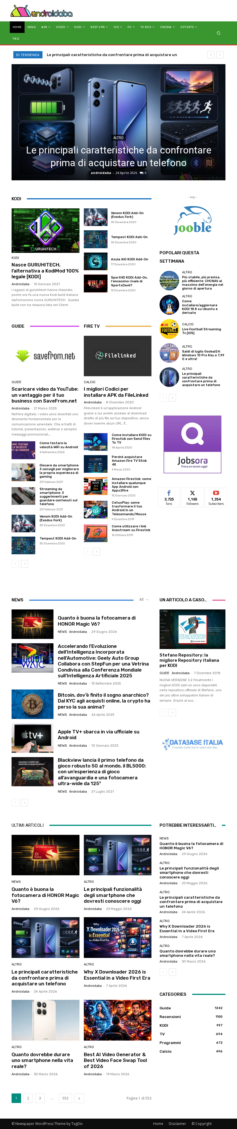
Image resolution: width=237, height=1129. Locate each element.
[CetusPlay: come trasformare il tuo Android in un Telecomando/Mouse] (96, 509)
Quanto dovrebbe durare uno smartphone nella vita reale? (42, 1060)
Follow (192, 492)
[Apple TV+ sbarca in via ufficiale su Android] (32, 738)
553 (65, 1098)
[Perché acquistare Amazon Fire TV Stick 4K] (96, 464)
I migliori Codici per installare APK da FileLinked (116, 392)
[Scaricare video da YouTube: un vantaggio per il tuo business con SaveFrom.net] (45, 356)
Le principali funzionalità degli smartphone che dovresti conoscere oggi (113, 895)
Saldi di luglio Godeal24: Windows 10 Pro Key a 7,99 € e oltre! (203, 355)
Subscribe (216, 492)
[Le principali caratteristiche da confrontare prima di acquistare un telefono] (118, 122)
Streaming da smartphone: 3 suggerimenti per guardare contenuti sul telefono (58, 496)
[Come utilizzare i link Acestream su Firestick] (96, 533)
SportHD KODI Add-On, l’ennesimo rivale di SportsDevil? (129, 281)
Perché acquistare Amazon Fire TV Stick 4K (129, 460)
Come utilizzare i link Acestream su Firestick (131, 528)
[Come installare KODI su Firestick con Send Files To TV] (96, 442)
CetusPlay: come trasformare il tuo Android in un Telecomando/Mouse (129, 508)
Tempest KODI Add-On (129, 237)
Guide (16, 382)
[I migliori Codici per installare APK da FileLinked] (117, 356)
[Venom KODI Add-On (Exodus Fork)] (96, 217)
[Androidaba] (41, 10)
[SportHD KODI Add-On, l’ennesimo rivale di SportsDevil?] (96, 283)
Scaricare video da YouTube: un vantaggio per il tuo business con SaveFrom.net (45, 395)
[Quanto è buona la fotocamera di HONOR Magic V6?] (32, 624)
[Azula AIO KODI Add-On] (96, 261)
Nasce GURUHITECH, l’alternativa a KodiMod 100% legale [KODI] (45, 270)
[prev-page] (15, 564)
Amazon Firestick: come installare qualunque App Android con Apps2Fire (131, 484)
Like (169, 492)
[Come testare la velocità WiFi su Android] (23, 450)
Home (158, 1123)
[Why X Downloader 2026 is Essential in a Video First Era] (118, 937)
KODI (15, 257)
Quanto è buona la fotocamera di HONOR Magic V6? (97, 620)
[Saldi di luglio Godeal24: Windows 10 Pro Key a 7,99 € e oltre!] (169, 353)
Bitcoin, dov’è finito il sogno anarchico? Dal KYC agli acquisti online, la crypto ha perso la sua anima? (104, 701)
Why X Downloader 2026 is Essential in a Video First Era (100, 55)
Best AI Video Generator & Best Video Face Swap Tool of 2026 (115, 1060)
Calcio (89, 382)
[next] (220, 54)
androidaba (101, 172)
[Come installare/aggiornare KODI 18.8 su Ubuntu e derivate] (169, 304)
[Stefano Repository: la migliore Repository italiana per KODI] (192, 629)
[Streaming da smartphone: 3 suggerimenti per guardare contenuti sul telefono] (23, 496)
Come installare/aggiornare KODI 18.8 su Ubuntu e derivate (200, 307)
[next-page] (24, 564)
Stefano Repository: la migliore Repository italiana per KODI (189, 660)
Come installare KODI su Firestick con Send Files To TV (131, 438)
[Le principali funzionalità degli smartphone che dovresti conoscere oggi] (118, 855)
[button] (218, 32)
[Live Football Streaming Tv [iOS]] (169, 329)
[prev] (210, 54)
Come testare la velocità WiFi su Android (59, 445)
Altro (118, 138)
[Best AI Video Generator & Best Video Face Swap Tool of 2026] (118, 1020)
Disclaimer (177, 1123)
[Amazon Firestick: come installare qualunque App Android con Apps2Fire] (96, 486)
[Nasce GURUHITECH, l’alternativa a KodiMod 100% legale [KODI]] (45, 230)
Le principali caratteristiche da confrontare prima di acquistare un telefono (201, 379)
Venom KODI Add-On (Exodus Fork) (127, 215)
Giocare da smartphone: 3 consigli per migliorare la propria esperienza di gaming (59, 471)
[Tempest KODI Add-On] (96, 239)
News (62, 631)
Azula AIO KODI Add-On (129, 259)
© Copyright (202, 1123)
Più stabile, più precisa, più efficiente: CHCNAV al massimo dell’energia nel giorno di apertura (202, 283)
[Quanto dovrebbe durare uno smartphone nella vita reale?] (45, 1020)
